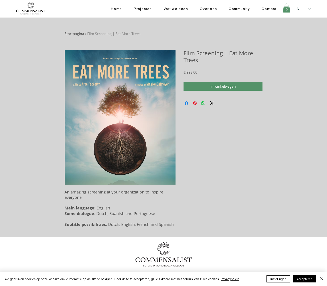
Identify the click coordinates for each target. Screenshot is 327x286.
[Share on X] (211, 103)
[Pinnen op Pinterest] (195, 103)
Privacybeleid (230, 279)
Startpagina (74, 33)
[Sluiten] (321, 278)
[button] (286, 8)
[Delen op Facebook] (186, 103)
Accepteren (305, 279)
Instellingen (278, 279)
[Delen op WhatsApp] (203, 103)
